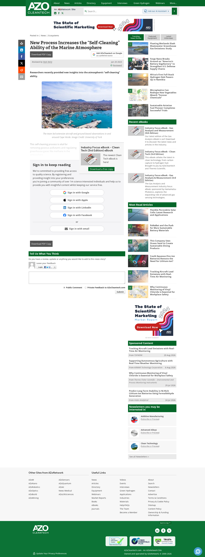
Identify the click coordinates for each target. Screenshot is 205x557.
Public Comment (74, 287)
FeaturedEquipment (152, 37)
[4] (138, 94)
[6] (138, 291)
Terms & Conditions (157, 498)
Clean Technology (149, 443)
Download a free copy (101, 169)
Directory (96, 487)
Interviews (124, 487)
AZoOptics (33, 490)
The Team (124, 508)
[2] (138, 63)
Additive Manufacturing (152, 416)
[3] (138, 79)
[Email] (21, 76)
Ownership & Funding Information (158, 514)
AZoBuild (33, 494)
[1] (138, 48)
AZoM (31, 479)
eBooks (95, 505)
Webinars (96, 494)
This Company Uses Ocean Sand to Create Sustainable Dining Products (161, 244)
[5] (138, 110)
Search (151, 483)
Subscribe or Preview (150, 419)
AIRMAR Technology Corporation (148, 367)
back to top (164, 523)
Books (94, 501)
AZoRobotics (34, 487)
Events (123, 483)
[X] (21, 63)
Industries (124, 498)
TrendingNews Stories (136, 37)
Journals (95, 508)
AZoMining (34, 498)
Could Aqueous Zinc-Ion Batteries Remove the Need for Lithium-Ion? (162, 258)
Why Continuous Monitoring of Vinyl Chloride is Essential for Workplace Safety (162, 290)
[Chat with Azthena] (198, 551)
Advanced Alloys (149, 429)
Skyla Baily (47, 62)
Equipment (97, 490)
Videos (123, 479)
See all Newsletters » (139, 456)
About (151, 479)
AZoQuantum (65, 483)
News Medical (65, 490)
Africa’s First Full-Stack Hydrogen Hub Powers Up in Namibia (162, 77)
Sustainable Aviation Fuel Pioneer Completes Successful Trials (162, 108)
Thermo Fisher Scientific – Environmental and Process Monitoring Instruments (151, 381)
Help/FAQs (125, 505)
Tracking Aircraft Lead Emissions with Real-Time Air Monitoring (161, 274)
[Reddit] (21, 70)
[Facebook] (21, 56)
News (43, 35)
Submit (120, 291)
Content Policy (154, 508)
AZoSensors (64, 479)
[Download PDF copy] (21, 43)
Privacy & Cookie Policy (158, 501)
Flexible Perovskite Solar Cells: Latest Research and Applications (163, 212)
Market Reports (99, 498)
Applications (125, 494)
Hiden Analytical (141, 400)
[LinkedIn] (21, 49)
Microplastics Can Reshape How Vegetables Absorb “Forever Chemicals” (163, 94)
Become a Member (128, 512)
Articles (95, 483)
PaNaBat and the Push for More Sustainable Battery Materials (161, 228)
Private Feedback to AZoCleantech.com (106, 287)
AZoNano (33, 483)
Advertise (152, 494)
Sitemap (152, 505)
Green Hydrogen (127, 490)
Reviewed (117, 65)
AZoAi (61, 487)
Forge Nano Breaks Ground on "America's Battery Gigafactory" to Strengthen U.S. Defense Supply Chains (162, 63)
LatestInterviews (168, 37)
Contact (151, 490)
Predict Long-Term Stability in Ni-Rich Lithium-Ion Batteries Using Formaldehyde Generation (151, 393)
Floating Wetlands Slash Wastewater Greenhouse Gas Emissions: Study (163, 46)
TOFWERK (138, 355)
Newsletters (153, 487)
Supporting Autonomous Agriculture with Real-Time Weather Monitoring (151, 362)
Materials (124, 501)
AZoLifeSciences (66, 494)
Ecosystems (53, 35)
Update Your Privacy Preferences (51, 553)
